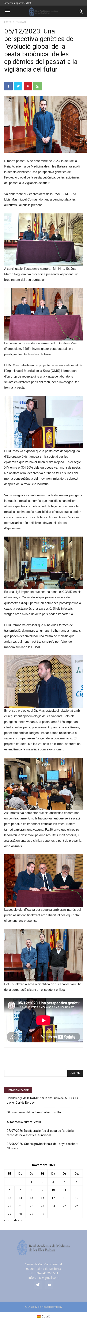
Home (8, 22)
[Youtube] (49, 1285)
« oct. (8, 1220)
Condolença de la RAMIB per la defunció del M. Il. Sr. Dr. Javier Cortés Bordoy (43, 1100)
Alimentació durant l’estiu (24, 1122)
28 (20, 1214)
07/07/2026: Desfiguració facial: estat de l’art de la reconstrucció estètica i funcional (40, 1133)
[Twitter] (38, 1285)
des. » (18, 1220)
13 (9, 1198)
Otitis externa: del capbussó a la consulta (34, 1112)
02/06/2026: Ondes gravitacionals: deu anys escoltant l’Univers (42, 1146)
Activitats (21, 22)
